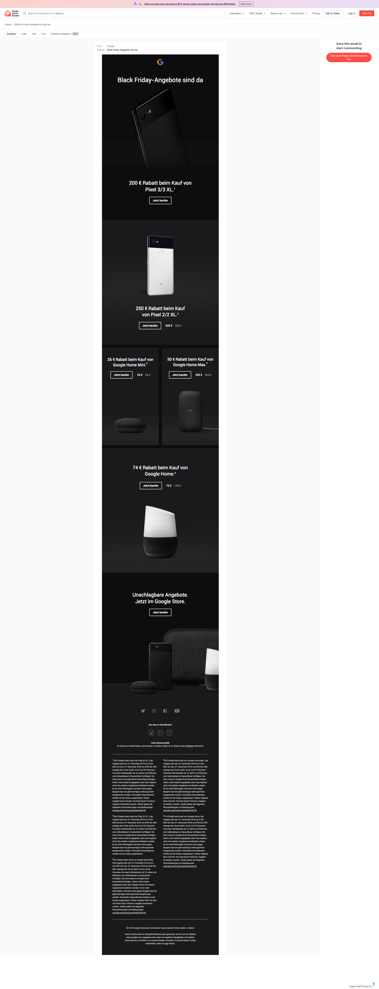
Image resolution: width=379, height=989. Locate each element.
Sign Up (366, 13)
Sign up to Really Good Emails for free (348, 57)
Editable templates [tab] (64, 34)
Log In (351, 13)
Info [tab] (44, 34)
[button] (237, 13)
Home (8, 24)
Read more (246, 4)
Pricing (316, 13)
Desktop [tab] (11, 34)
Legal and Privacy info (361, 986)
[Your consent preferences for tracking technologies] (374, 984)
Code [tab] (24, 34)
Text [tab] (34, 34)
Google (110, 46)
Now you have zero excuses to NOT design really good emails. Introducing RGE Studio (190, 4)
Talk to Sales (332, 13)
